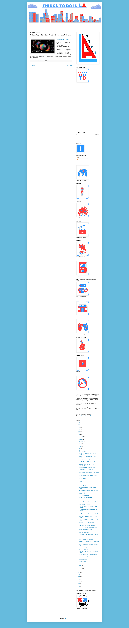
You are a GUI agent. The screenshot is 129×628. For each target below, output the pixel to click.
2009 (79, 586)
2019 (79, 434)
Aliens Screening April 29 (84, 495)
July (80, 444)
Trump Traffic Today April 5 (84, 532)
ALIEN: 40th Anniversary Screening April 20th (88, 527)
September (81, 441)
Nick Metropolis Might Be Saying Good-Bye (87, 530)
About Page (80, 139)
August (80, 443)
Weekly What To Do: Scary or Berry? (86, 549)
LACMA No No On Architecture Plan (86, 523)
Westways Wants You (83, 561)
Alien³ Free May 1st (83, 485)
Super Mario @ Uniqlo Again (84, 537)
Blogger (67, 618)
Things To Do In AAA (83, 557)
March (80, 565)
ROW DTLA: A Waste (83, 493)
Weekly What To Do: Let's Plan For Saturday (87, 467)
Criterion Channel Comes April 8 (85, 529)
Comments (80, 160)
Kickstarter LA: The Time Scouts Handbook (87, 469)
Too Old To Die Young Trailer (84, 512)
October (80, 439)
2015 (79, 576)
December (81, 436)
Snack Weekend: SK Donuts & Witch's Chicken (88, 534)
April (80, 450)
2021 (79, 431)
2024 (79, 425)
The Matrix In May (82, 478)
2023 (79, 427)
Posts (79, 157)
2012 (79, 581)
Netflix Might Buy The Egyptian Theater (86, 522)
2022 (79, 429)
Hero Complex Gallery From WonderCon (87, 556)
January (80, 568)
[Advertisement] (57, 26)
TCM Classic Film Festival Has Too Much (87, 525)
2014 (79, 577)
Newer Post (33, 65)
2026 (79, 422)
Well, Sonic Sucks (82, 451)
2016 (79, 574)
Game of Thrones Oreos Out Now (85, 536)
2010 (79, 585)
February (81, 567)
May (80, 448)
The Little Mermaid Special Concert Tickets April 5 (89, 554)
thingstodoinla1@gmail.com (87, 415)
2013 (79, 579)
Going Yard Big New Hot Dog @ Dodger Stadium (88, 492)
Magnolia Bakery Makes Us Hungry (86, 539)
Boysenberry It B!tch (83, 559)
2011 (79, 583)
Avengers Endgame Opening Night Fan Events (88, 490)
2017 (79, 572)
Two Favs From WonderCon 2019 (85, 497)
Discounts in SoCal (82, 563)
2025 (79, 424)
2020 (79, 432)
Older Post (69, 65)
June (80, 446)
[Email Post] (46, 60)
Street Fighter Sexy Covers (84, 504)
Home (51, 65)
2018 (79, 570)
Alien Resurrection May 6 (84, 471)
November (81, 437)
